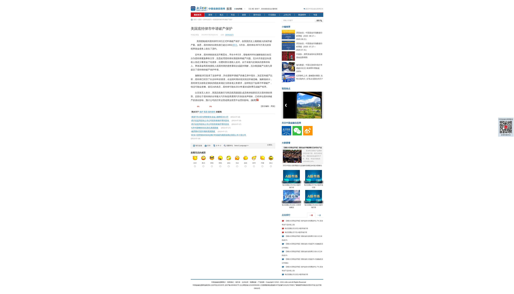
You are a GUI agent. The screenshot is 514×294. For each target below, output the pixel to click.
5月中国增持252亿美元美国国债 (205, 128)
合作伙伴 (245, 282)
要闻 (210, 15)
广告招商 (261, 282)
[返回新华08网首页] (257, 100)
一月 (319, 215)
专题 (315, 15)
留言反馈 (199, 146)
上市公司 (287, 15)
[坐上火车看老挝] (307, 118)
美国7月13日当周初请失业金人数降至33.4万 (209, 117)
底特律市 (212, 112)
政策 (244, 15)
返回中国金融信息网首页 (314, 9)
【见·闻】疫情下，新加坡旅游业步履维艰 (262, 9)
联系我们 (230, 282)
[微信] (297, 135)
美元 (235, 45)
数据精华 (302, 15)
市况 (233, 15)
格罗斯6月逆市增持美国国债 (203, 131)
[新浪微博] (308, 135)
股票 (229, 8)
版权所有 (207, 285)
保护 (201, 112)
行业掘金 (272, 15)
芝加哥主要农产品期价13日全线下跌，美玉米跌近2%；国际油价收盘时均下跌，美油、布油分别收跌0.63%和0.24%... (312, 156)
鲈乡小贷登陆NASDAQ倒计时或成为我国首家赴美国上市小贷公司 (219, 135)
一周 (311, 215)
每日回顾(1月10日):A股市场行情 (296, 228)
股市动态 (257, 15)
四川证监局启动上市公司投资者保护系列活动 (210, 120)
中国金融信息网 (198, 285)
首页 (195, 20)
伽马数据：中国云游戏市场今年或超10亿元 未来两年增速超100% (309, 68)
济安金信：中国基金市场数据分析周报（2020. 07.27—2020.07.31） (309, 46)
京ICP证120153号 (217, 285)
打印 (208, 146)
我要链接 (253, 282)
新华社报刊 (207, 20)
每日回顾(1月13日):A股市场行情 (296, 274)
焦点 (221, 15)
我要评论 (229, 146)
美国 (205, 112)
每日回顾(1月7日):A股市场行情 (296, 232)
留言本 (237, 282)
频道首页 (197, 15)
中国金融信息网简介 (218, 282)
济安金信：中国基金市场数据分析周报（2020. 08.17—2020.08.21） (309, 36)
